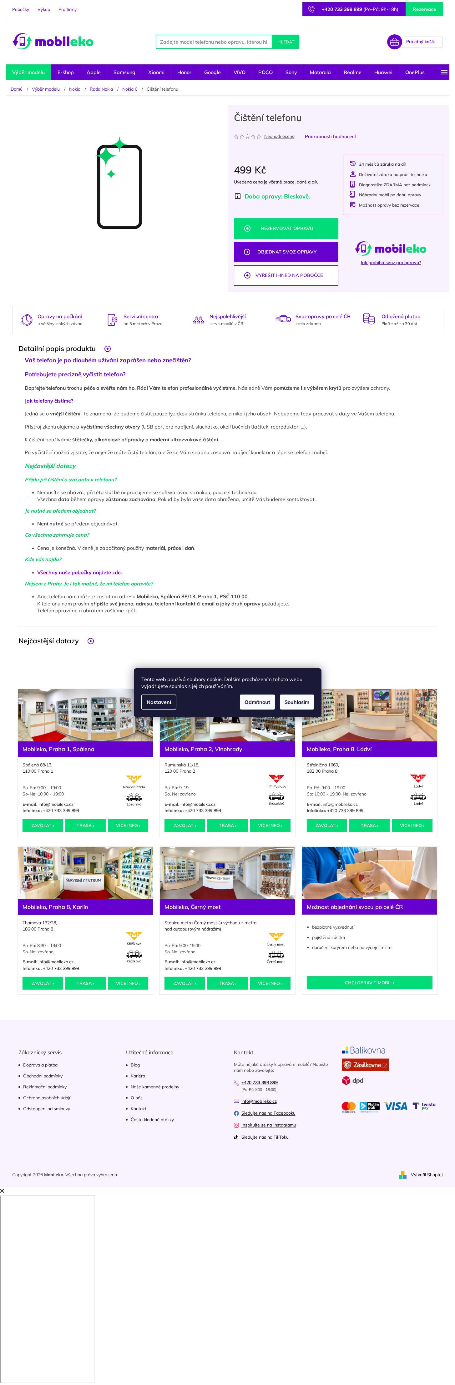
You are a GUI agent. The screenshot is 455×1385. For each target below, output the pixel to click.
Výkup (44, 9)
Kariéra (138, 1076)
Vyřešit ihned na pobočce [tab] (289, 275)
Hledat (285, 42)
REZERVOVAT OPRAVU (287, 228)
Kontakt (138, 1109)
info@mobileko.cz (55, 804)
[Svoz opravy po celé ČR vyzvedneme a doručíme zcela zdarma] (283, 318)
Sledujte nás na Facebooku (268, 1113)
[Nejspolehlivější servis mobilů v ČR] (198, 319)
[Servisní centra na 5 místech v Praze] (112, 319)
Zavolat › (43, 825)
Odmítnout (257, 702)
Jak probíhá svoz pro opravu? (391, 262)
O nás (137, 1098)
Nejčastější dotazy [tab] (48, 640)
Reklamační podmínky (45, 1087)
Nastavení (159, 702)
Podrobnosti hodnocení (330, 136)
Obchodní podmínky (43, 1076)
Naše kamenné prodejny (155, 1087)
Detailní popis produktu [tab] (57, 348)
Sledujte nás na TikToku (265, 1137)
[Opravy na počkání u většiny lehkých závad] (26, 319)
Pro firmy (67, 9)
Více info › (128, 825)
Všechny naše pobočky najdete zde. (79, 572)
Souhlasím (297, 702)
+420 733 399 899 (61, 810)
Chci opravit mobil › (369, 983)
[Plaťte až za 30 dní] (369, 318)
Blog (135, 1065)
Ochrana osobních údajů (47, 1098)
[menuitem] (28, 72)
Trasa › (85, 825)
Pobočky (20, 9)
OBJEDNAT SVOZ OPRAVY (286, 252)
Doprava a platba (40, 1065)
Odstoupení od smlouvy (46, 1109)
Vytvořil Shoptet (427, 1174)
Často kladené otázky (152, 1119)
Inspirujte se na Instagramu (268, 1125)
